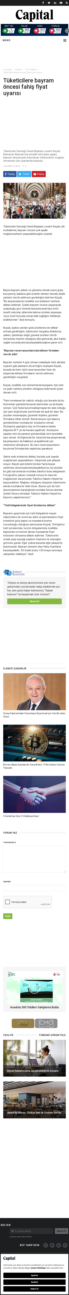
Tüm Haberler (31, 69)
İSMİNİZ (7, 882)
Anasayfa (7, 69)
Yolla (7, 916)
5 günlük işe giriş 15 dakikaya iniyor (21, 816)
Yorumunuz (9, 842)
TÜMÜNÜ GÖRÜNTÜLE (52, 1035)
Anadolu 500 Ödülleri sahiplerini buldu (34, 1007)
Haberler (18, 69)
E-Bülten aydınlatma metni (21, 1237)
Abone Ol (34, 601)
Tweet (26, 174)
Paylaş (11, 174)
